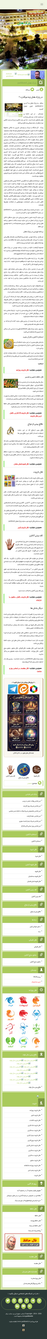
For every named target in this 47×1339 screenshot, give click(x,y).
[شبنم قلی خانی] (10, 75)
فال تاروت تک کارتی (34, 1125)
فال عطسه (37, 1263)
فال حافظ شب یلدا (35, 1225)
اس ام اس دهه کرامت (34, 816)
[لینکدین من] (17, 1306)
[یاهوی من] (39, 1301)
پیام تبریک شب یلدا (34, 1230)
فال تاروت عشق (35, 1160)
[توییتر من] (7, 1301)
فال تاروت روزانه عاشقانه (32, 1165)
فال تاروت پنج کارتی (34, 1140)
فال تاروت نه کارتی (34, 1150)
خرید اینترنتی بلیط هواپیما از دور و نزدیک (28, 1200)
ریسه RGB (37, 976)
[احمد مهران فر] (38, 75)
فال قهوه (38, 871)
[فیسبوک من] (26, 1301)
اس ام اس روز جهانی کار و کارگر (31, 826)
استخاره (40, 363)
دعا (39, 931)
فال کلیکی (37, 946)
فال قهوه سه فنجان (34, 876)
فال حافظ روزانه (36, 1220)
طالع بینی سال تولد (35, 1087)
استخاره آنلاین (36, 841)
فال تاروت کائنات (35, 1120)
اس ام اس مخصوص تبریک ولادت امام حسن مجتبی (25, 811)
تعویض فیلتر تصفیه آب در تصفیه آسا (29, 1190)
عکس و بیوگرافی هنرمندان (32, 1283)
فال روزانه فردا (36, 1278)
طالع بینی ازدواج (11, 454)
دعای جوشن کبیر (35, 926)
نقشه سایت (13, 1321)
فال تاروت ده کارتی (34, 1155)
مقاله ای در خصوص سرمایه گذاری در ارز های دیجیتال (24, 1195)
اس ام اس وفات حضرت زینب (31, 800)
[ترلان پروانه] (24, 75)
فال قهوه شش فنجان (34, 881)
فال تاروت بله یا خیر (34, 1170)
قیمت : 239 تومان (23, 1096)
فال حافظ (20, 403)
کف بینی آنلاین (35, 590)
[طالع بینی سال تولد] (23, 1072)
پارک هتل (24, 22)
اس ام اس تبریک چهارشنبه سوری (30, 821)
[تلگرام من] (32, 1301)
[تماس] (14, 1301)
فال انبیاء (38, 856)
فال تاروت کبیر (36, 1115)
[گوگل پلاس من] (29, 1306)
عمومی (29, 783)
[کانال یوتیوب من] (23, 1306)
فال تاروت (31, 521)
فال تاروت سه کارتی (34, 1130)
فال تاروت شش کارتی (34, 1145)
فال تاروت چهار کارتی (34, 1135)
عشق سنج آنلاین (35, 961)
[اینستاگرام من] (20, 1301)
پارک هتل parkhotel (27, 82)
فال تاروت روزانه (35, 1110)
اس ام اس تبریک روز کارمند (32, 806)
